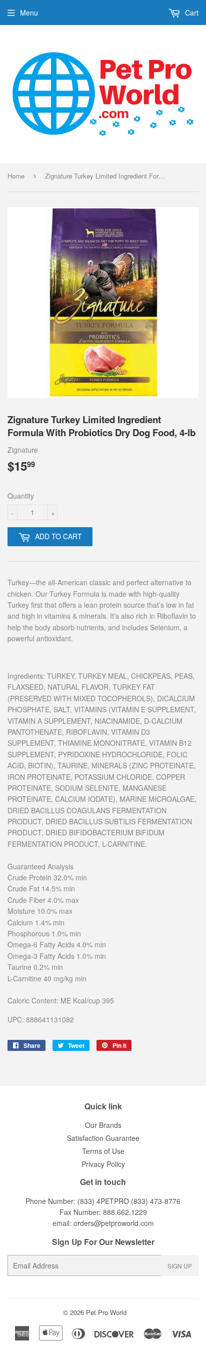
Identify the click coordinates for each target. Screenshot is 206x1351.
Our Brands (103, 1125)
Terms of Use (103, 1151)
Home (16, 176)
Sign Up (180, 1265)
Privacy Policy (103, 1164)
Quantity (21, 496)
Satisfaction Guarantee (103, 1138)
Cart (190, 13)
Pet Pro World (106, 1312)
